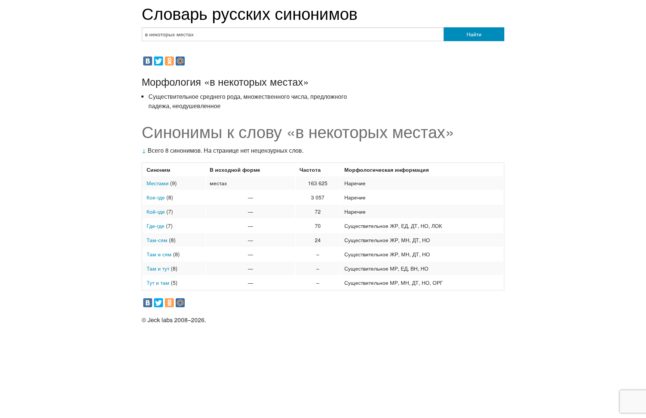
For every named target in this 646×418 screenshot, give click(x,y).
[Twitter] (158, 61)
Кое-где (156, 197)
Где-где (155, 225)
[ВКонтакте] (147, 61)
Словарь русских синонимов (249, 12)
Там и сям (159, 254)
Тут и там (158, 282)
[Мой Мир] (180, 61)
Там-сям (157, 240)
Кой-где (156, 211)
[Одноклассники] (169, 61)
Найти (474, 34)
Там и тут (158, 268)
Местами (158, 183)
